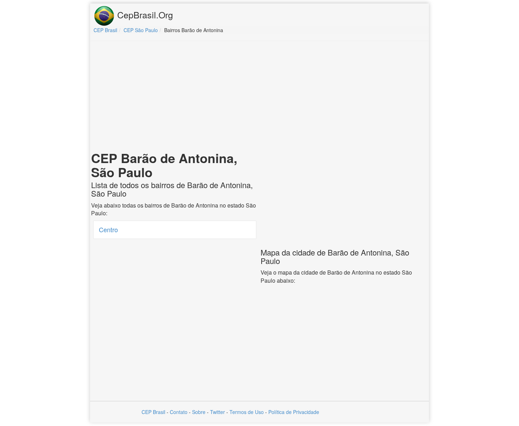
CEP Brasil (153, 411)
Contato (178, 411)
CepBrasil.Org (144, 14)
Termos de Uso (246, 411)
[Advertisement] (259, 97)
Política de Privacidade (293, 411)
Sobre (198, 411)
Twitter (217, 411)
